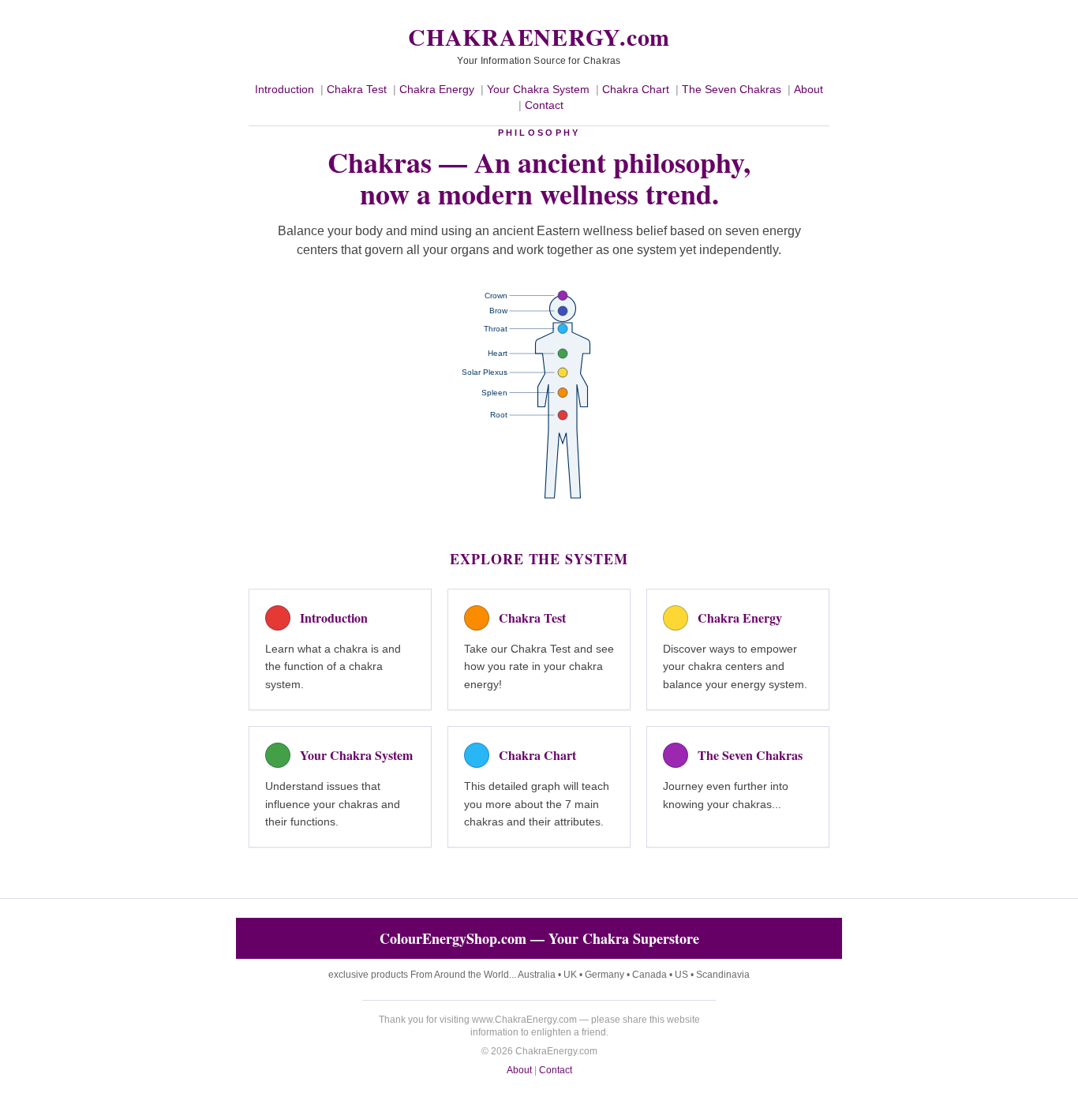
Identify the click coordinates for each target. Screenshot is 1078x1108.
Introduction (284, 89)
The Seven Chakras (731, 89)
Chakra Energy (436, 89)
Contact (544, 105)
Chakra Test (357, 89)
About (808, 89)
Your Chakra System (538, 89)
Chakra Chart (635, 89)
